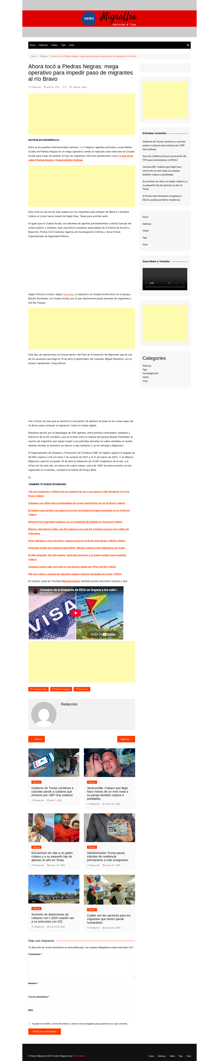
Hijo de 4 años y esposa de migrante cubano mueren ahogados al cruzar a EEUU (75, 573)
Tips (63, 45)
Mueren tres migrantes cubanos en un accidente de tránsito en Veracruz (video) (75, 521)
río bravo (83, 689)
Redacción (36, 87)
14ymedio (68, 294)
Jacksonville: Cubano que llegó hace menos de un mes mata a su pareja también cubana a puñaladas (162, 171)
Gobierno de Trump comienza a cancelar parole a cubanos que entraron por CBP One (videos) (52, 791)
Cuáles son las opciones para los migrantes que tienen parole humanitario (109, 919)
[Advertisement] (81, 114)
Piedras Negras (62, 689)
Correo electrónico (38, 996)
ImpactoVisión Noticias (69, 159)
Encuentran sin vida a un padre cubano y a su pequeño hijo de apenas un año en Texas (52, 856)
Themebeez (79, 1056)
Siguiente (124, 739)
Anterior (38, 739)
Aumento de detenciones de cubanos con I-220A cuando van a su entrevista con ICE (52, 918)
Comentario (35, 954)
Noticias (43, 45)
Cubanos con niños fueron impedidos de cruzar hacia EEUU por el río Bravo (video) (76, 503)
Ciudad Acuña (39, 689)
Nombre (33, 983)
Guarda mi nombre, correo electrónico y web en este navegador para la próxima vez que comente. (80, 1023)
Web (30, 1010)
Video (54, 45)
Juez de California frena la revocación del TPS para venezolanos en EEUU (164, 158)
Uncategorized (150, 373)
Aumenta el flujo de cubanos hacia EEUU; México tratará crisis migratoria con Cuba (76, 547)
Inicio (32, 45)
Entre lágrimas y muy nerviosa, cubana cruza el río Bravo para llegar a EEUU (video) (76, 540)
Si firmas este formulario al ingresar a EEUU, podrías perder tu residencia (162, 198)
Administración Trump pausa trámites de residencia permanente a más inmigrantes (107, 856)
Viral (71, 45)
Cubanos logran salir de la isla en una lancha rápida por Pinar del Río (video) (72, 566)
